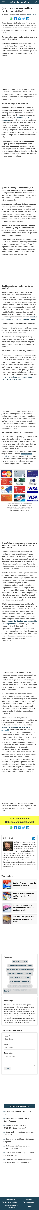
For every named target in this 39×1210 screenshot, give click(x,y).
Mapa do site (10, 1199)
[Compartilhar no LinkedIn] (27, 18)
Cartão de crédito (20, 961)
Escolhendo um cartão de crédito (20, 974)
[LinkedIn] (33, 838)
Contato (29, 1199)
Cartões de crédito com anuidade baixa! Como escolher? (17, 1147)
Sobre (30, 1206)
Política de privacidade (10, 1202)
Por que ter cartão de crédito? (20, 986)
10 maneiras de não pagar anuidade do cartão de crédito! (19, 1154)
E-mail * (7, 1044)
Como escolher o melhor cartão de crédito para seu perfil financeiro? (18, 1161)
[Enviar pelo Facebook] (15, 18)
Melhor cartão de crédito (20, 982)
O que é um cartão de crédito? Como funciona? (17, 1119)
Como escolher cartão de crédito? (20, 970)
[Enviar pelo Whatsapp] (11, 18)
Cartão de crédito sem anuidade (20, 966)
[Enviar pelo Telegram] (19, 18)
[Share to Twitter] (23, 18)
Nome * (7, 1036)
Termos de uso (28, 1202)
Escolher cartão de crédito (20, 978)
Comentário (8, 1053)
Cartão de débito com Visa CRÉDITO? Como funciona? (15, 1126)
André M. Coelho (31, 14)
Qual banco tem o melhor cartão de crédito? (17, 991)
